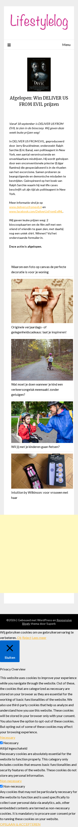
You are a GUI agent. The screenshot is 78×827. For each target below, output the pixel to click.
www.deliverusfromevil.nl (25, 207)
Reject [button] (26, 638)
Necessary (11, 743)
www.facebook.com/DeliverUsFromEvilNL (36, 211)
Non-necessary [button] (11, 781)
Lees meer (39, 638)
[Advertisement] (39, 554)
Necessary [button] (7, 737)
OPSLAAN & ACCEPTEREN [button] (20, 824)
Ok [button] (19, 638)
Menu (66, 45)
